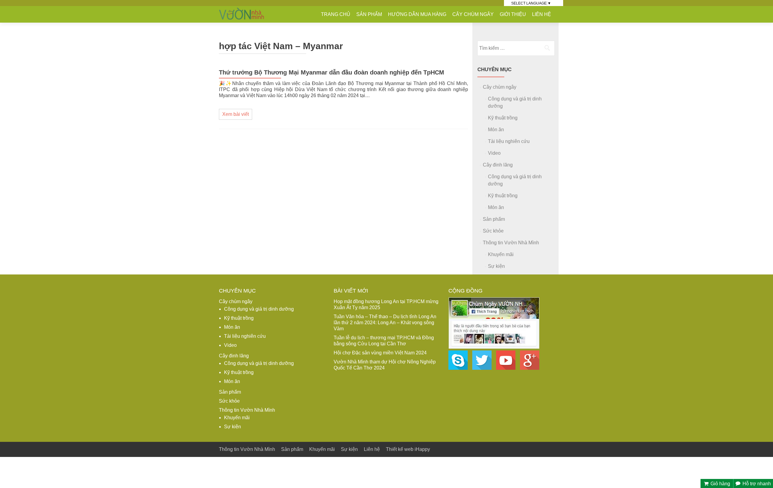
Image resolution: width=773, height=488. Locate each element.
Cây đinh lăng (498, 164)
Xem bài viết (235, 114)
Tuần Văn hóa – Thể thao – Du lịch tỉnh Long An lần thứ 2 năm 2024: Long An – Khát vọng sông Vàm (385, 322)
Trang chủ (335, 14)
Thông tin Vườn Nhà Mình (511, 242)
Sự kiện (496, 266)
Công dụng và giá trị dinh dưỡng (259, 309)
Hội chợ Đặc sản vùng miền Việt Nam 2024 (380, 352)
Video (494, 153)
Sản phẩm (369, 14)
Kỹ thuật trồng (503, 117)
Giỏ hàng (719, 483)
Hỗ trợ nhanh (756, 483)
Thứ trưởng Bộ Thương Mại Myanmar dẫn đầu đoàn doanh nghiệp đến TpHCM (331, 72)
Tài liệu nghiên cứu (509, 141)
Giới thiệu (513, 14)
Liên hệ (541, 14)
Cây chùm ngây (473, 14)
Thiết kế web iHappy (408, 449)
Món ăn (496, 129)
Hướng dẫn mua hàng (417, 14)
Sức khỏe (493, 230)
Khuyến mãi (501, 254)
